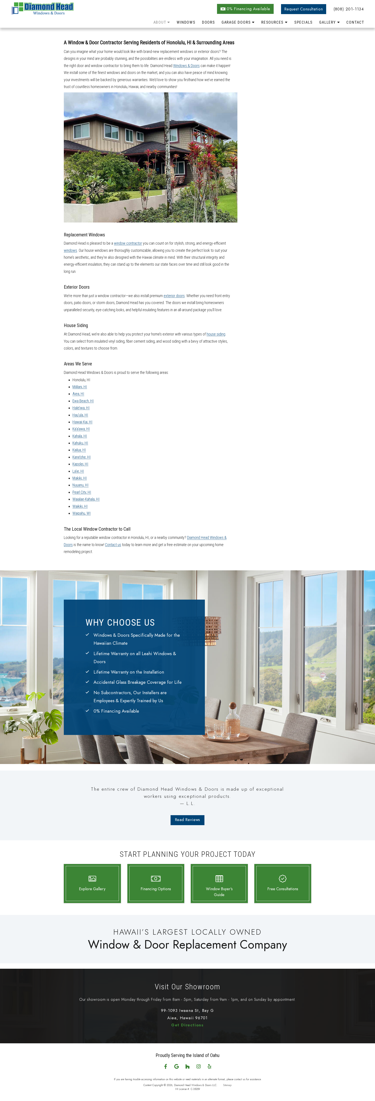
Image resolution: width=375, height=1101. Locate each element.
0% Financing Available (248, 9)
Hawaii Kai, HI (82, 422)
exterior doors (174, 295)
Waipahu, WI (81, 513)
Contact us (113, 544)
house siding (216, 334)
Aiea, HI (78, 393)
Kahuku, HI (80, 443)
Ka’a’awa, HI (81, 429)
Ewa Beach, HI (83, 401)
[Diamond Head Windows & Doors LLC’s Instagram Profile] (198, 1066)
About (160, 22)
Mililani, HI (79, 386)
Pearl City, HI (81, 492)
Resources (273, 22)
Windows (186, 22)
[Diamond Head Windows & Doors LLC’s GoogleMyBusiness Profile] (176, 1066)
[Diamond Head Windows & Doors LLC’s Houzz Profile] (187, 1066)
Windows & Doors (186, 65)
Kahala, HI (79, 436)
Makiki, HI (79, 478)
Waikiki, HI (80, 506)
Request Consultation (303, 9)
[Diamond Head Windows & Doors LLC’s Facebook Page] (165, 1066)
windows (70, 250)
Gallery (328, 22)
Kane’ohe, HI (81, 457)
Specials (303, 22)
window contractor (128, 243)
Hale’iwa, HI (81, 408)
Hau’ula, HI (80, 415)
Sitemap (227, 1085)
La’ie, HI (78, 471)
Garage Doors (237, 22)
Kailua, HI (79, 450)
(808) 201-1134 (349, 9)
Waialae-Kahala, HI (86, 499)
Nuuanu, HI (80, 485)
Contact (355, 22)
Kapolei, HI (80, 464)
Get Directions (187, 1025)
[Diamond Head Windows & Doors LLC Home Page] (49, 13)
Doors (208, 22)
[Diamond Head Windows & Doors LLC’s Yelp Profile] (209, 1066)
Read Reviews (187, 820)
